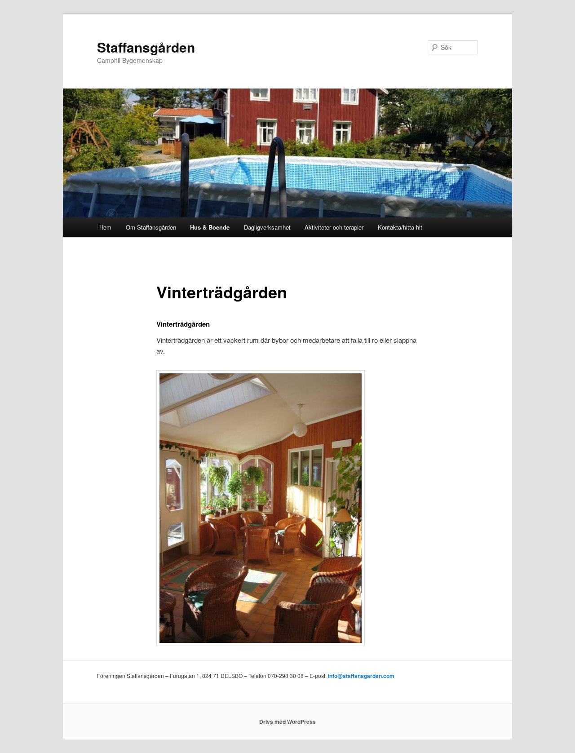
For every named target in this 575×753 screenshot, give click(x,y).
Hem (105, 227)
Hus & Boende (210, 227)
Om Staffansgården (151, 227)
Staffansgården (146, 47)
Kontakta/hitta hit (400, 227)
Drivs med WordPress (287, 722)
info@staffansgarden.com (361, 676)
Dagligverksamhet (267, 227)
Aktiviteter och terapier (334, 227)
